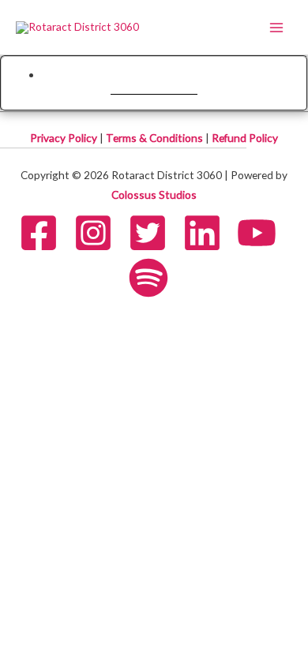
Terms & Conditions (155, 137)
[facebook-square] (45, 233)
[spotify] (154, 277)
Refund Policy (245, 137)
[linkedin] (208, 233)
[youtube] (263, 233)
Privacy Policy (65, 137)
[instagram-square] (99, 233)
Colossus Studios (154, 194)
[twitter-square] (154, 233)
